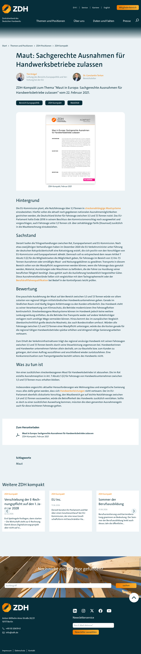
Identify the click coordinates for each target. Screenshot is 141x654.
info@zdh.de (12, 632)
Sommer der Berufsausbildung (111, 501)
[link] (55, 435)
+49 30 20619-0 (13, 628)
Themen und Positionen (21, 46)
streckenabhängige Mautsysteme (103, 208)
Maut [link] (19, 463)
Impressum (7, 650)
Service (85, 8)
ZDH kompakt (61, 46)
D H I (75, 8)
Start (4, 46)
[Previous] (7, 511)
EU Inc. (56, 499)
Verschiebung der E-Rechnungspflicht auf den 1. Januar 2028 (22, 503)
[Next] (134, 511)
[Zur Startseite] (15, 9)
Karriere (95, 8)
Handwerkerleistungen (72, 391)
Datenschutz (20, 650)
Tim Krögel (32, 74)
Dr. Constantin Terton (93, 75)
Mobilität (74, 102)
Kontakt (31, 650)
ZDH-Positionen (43, 46)
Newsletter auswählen (86, 632)
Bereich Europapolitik (29, 102)
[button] (52, 21)
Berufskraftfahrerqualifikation (32, 280)
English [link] (107, 8)
